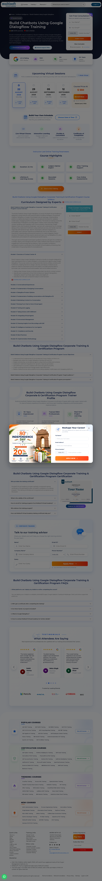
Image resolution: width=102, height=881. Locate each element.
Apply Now (71, 458)
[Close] (89, 428)
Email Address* (59, 442)
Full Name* (58, 435)
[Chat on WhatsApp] (4, 876)
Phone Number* (59, 449)
